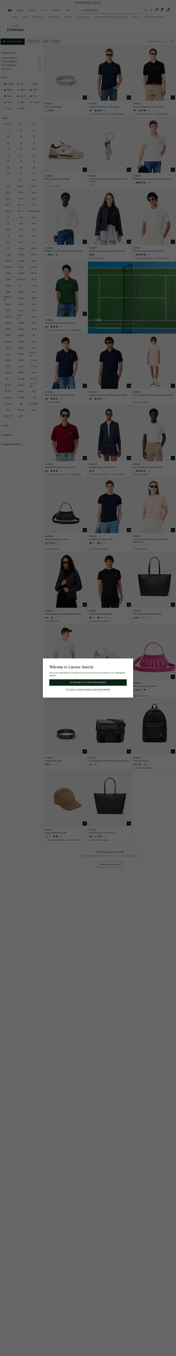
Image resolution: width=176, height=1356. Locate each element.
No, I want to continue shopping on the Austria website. (88, 689)
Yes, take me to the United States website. (88, 682)
